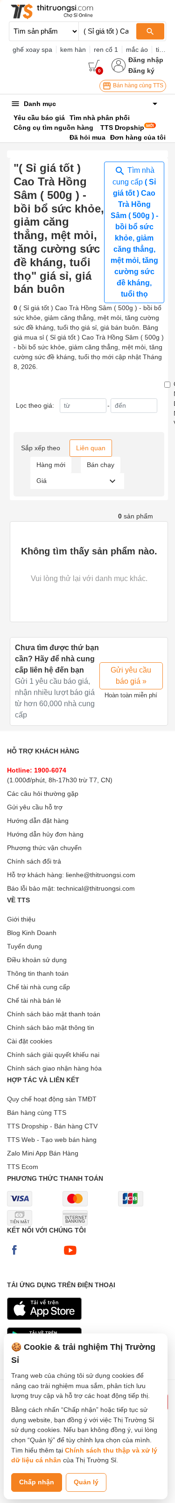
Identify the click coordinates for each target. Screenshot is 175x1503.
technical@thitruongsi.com (96, 888)
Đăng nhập (145, 60)
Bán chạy (100, 464)
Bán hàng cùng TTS (137, 85)
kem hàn (73, 49)
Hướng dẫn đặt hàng (38, 820)
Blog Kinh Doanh (31, 932)
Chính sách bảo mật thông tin (50, 1027)
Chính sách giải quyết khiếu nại (53, 1054)
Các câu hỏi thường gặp (42, 793)
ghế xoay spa (32, 49)
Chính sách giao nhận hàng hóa (54, 1068)
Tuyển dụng (24, 946)
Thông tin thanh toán (38, 973)
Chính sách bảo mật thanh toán (53, 1014)
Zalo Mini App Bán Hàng (42, 1153)
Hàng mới (50, 464)
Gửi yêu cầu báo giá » (131, 675)
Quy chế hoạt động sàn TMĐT (52, 1099)
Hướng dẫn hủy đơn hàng (45, 834)
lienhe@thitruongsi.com (100, 875)
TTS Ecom (22, 1166)
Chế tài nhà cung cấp (38, 987)
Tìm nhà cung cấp (134, 232)
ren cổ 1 (106, 49)
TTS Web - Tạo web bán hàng (52, 1139)
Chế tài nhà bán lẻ (34, 1000)
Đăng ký (141, 70)
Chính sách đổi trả (34, 861)
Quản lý (86, 1482)
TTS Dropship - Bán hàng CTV (52, 1126)
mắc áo (137, 49)
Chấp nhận (36, 1482)
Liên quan (90, 448)
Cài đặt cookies (29, 1041)
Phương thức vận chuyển (44, 847)
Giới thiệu (21, 919)
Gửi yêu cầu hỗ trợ (35, 807)
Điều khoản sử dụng (37, 960)
